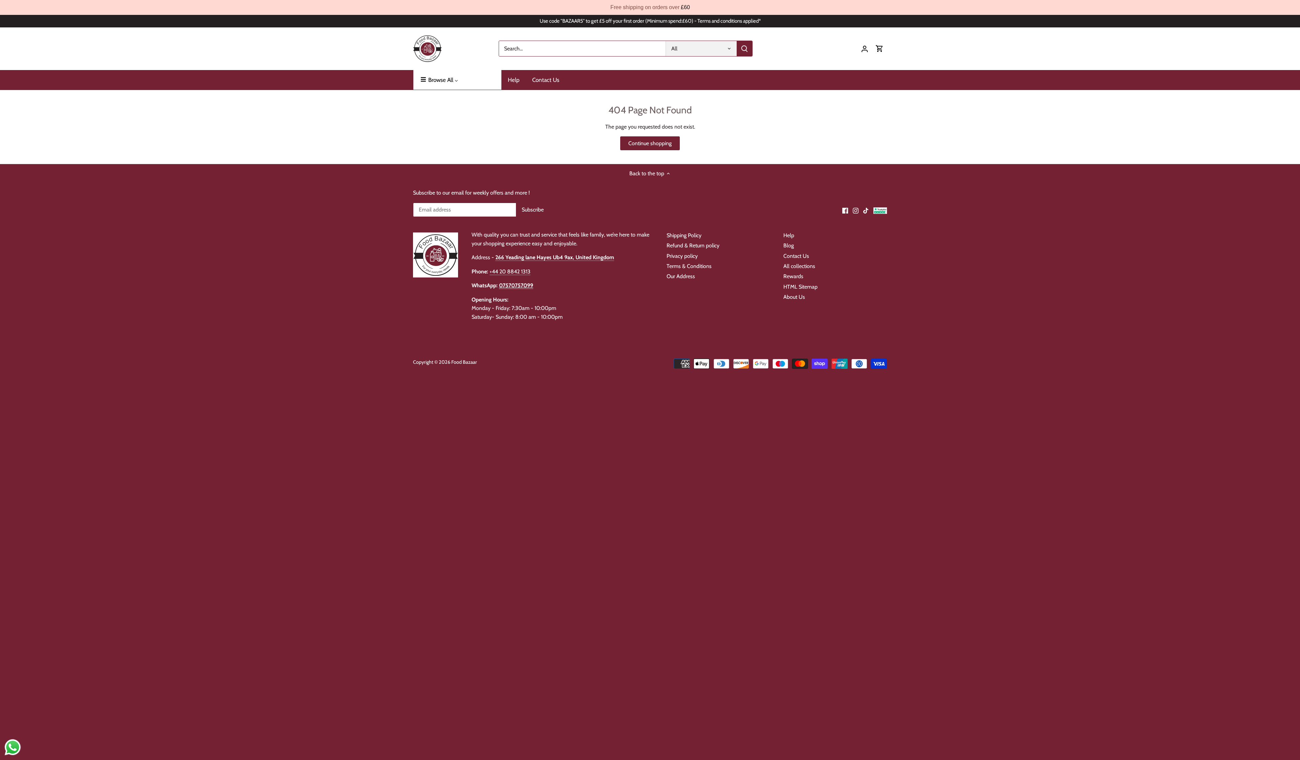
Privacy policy (682, 256)
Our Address (681, 276)
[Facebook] (845, 210)
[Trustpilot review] (880, 210)
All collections (799, 266)
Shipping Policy (684, 235)
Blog (788, 245)
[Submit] (744, 48)
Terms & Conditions (689, 266)
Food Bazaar (464, 362)
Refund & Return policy (693, 245)
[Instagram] (856, 210)
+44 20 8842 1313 (510, 271)
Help (788, 235)
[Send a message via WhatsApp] (12, 747)
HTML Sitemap (800, 287)
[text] (650, 7)
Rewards (793, 276)
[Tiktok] (866, 210)
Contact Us (796, 256)
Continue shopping (650, 143)
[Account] (864, 48)
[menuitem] (457, 80)
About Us (794, 297)
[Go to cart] (879, 48)
